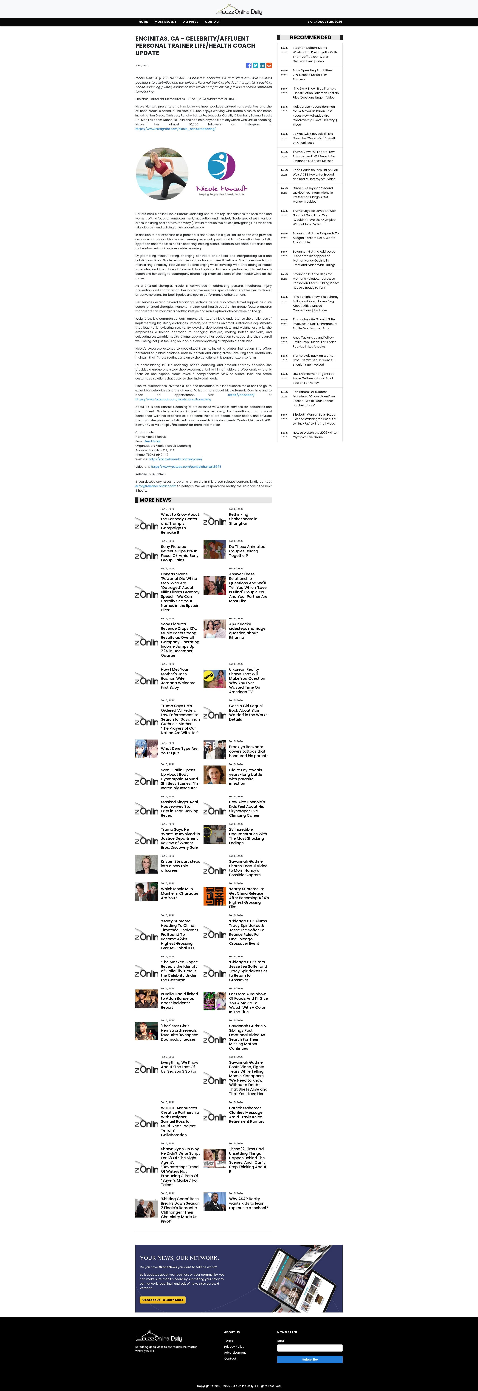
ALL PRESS (190, 22)
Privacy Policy (234, 1346)
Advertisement (235, 1352)
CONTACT (213, 22)
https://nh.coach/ (241, 395)
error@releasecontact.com (155, 486)
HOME (143, 22)
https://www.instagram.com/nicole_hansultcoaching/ (175, 129)
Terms (229, 1340)
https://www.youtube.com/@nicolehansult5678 (186, 467)
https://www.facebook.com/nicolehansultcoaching (173, 399)
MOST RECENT (165, 22)
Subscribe (310, 1359)
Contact (230, 1358)
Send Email (152, 441)
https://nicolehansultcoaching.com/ (175, 459)
